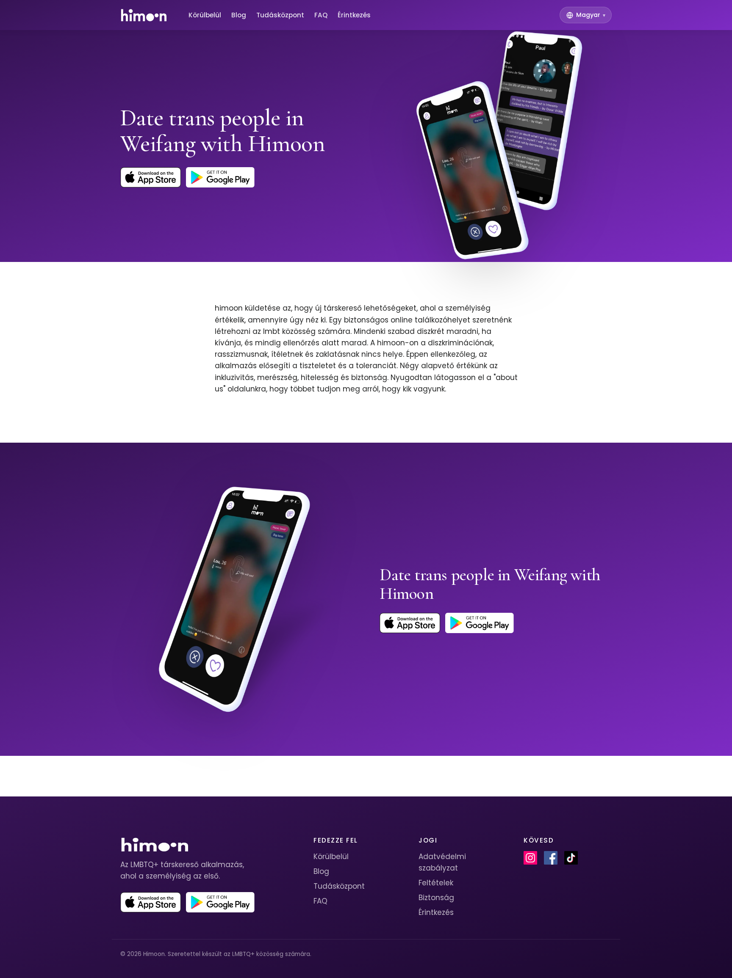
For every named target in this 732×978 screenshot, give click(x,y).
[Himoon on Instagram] (530, 858)
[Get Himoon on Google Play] (220, 177)
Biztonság (436, 898)
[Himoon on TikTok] (571, 858)
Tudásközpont (280, 15)
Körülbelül (205, 15)
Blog (238, 15)
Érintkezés (354, 15)
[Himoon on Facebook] (550, 858)
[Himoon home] (143, 15)
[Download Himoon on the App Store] (150, 177)
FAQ (320, 15)
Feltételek (436, 883)
